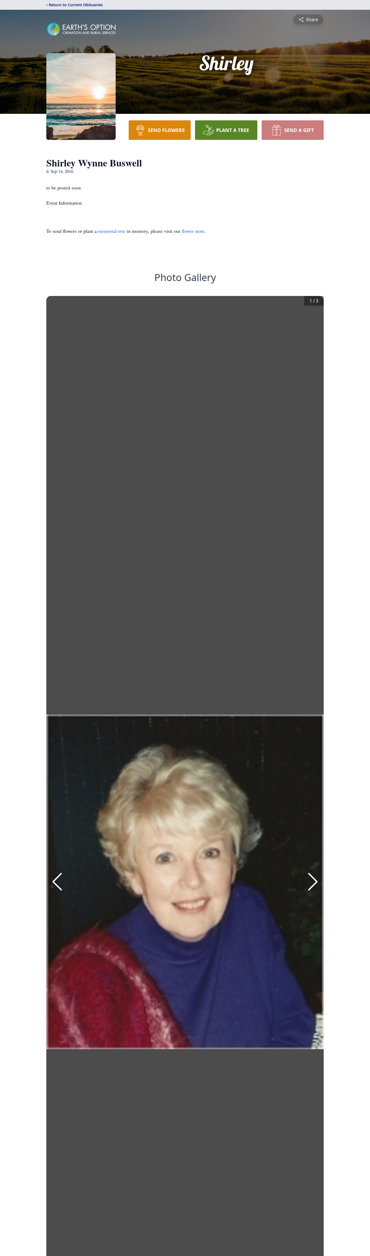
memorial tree (111, 231)
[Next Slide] (313, 882)
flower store (193, 231)
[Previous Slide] (57, 882)
